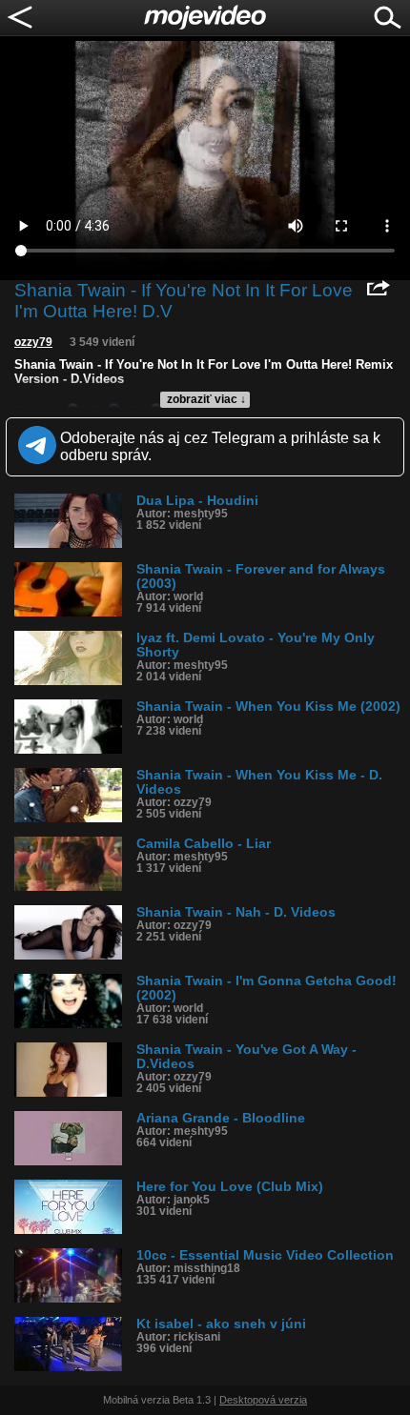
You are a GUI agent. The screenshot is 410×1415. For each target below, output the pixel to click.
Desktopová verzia (263, 1399)
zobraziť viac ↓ (206, 399)
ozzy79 (33, 342)
